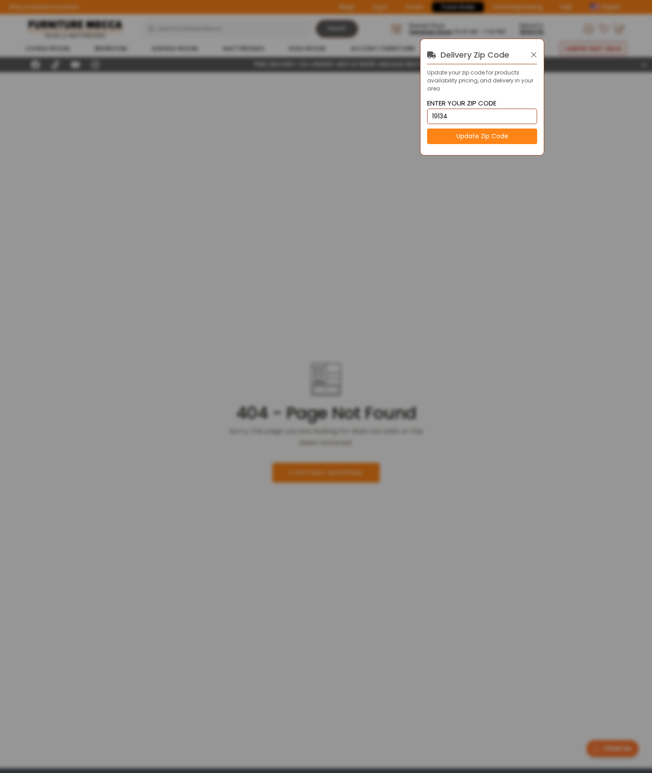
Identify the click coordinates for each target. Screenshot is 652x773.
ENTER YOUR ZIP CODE (461, 103)
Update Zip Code (482, 136)
